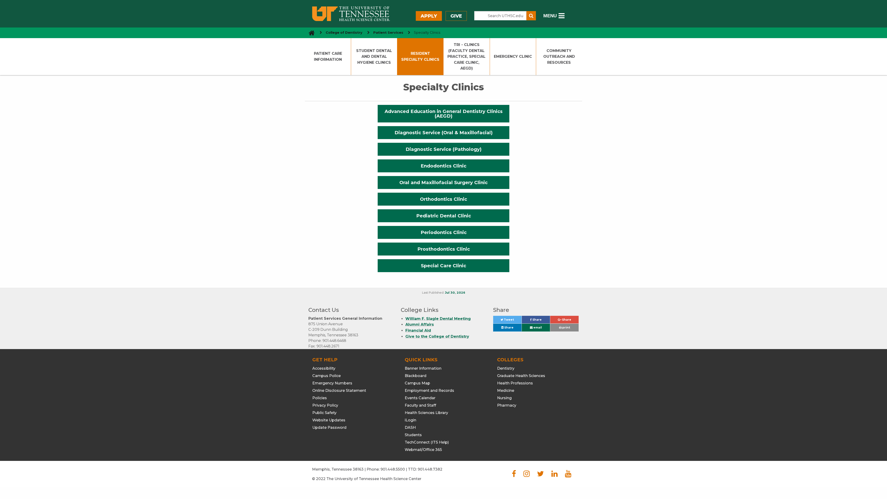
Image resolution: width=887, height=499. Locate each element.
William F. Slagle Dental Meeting (438, 318)
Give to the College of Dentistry (437, 336)
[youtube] (568, 475)
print (566, 327)
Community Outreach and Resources (559, 57)
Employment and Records (429, 390)
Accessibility (323, 368)
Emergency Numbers (332, 383)
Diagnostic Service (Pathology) (444, 149)
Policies (319, 398)
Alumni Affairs (419, 324)
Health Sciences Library (426, 413)
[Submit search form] (531, 15)
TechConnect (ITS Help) (427, 442)
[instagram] (526, 475)
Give (456, 16)
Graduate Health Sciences (521, 376)
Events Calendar (420, 398)
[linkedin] (554, 475)
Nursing (504, 398)
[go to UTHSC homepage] (310, 32)
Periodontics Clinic (444, 232)
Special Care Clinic (443, 265)
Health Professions (515, 383)
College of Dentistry (344, 32)
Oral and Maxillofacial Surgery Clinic (443, 182)
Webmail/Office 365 (423, 449)
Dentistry (505, 368)
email (537, 327)
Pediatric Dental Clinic (443, 216)
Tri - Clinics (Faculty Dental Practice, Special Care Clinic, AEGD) (466, 56)
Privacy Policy (325, 405)
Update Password (329, 427)
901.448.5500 (392, 469)
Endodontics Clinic (443, 166)
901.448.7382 (430, 469)
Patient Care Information (328, 56)
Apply (429, 16)
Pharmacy (506, 405)
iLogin (410, 420)
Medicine (505, 390)
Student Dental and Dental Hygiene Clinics (374, 57)
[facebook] (514, 475)
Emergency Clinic (513, 56)
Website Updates (328, 420)
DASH (410, 427)
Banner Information (423, 368)
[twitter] (540, 475)
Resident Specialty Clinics (420, 56)
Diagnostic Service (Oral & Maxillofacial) (444, 132)
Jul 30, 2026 (455, 292)
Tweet (512, 321)
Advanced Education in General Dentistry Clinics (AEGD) (444, 114)
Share (541, 321)
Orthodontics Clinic (443, 199)
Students (413, 435)
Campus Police (326, 376)
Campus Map (417, 383)
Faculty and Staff (420, 405)
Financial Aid (418, 330)
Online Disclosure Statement (339, 390)
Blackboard (415, 376)
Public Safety (324, 413)
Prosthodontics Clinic (443, 249)
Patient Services (388, 32)
